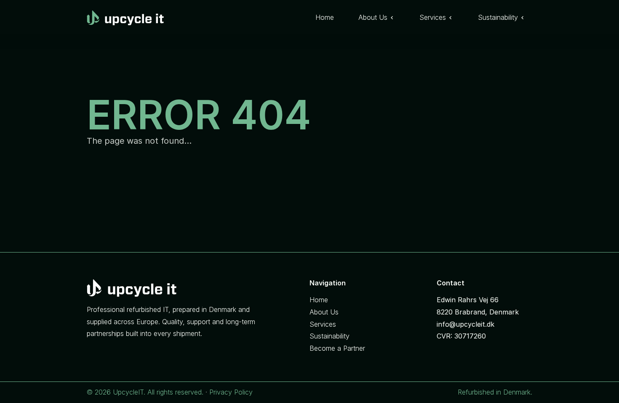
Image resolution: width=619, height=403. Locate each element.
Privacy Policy (231, 392)
